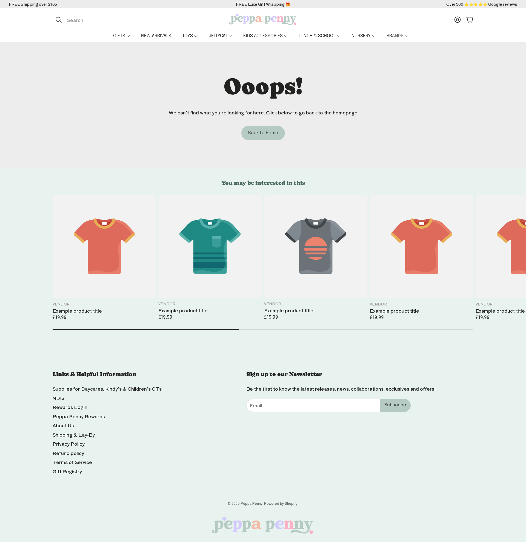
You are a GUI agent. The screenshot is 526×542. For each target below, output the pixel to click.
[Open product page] (104, 246)
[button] (110, 19)
